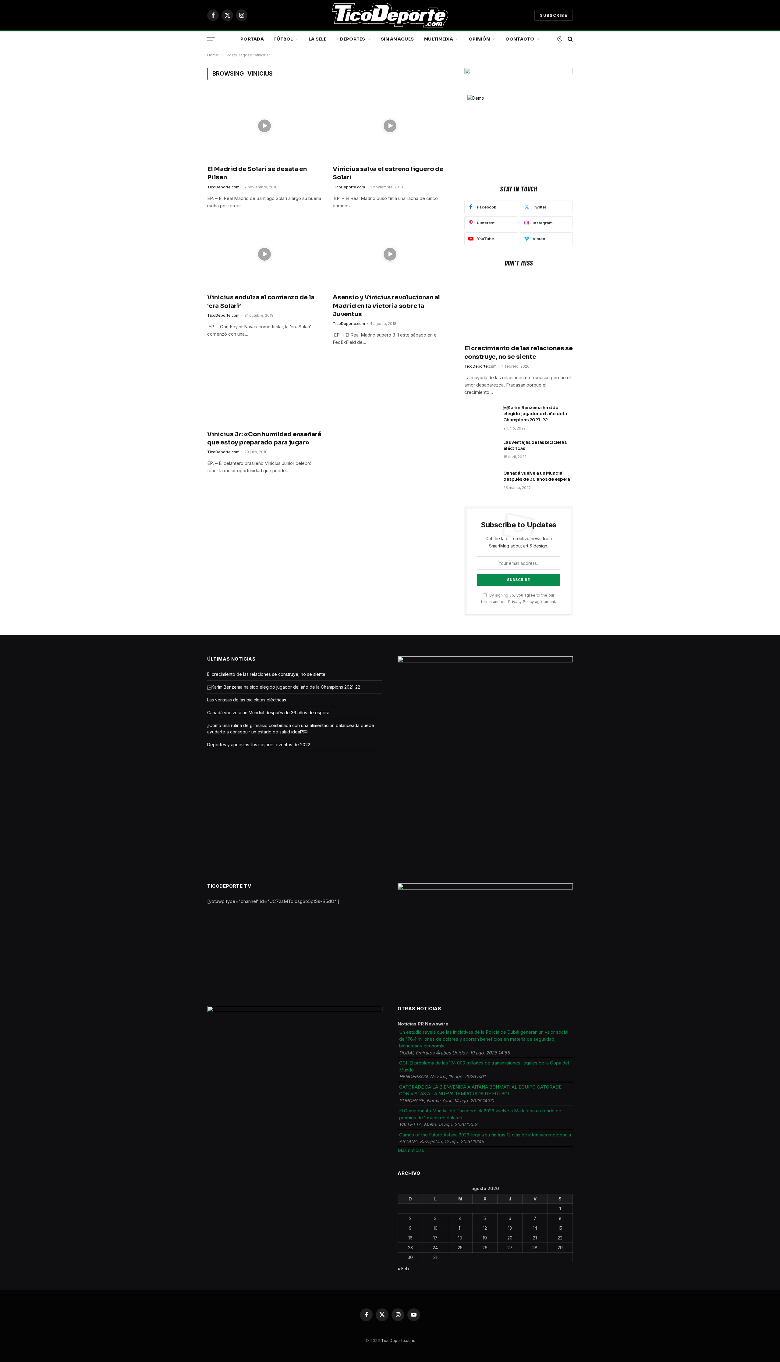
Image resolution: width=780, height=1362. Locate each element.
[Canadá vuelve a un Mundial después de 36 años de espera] (481, 481)
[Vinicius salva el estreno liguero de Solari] (390, 126)
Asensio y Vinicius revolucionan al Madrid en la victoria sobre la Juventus (386, 306)
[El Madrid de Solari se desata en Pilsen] (264, 126)
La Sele (317, 39)
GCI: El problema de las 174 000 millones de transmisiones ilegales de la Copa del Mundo (484, 1066)
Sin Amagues (397, 39)
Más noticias (411, 1150)
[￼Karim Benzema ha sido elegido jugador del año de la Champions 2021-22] (481, 415)
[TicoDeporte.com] (390, 15)
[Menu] (211, 39)
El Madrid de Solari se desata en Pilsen (257, 173)
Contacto (519, 39)
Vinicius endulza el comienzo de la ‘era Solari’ (260, 301)
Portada (252, 39)
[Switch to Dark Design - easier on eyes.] (560, 39)
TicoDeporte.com (223, 187)
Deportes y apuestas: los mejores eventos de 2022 (258, 744)
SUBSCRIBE (553, 15)
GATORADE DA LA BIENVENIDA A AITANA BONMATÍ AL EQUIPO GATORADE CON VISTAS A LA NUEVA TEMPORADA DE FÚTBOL (480, 1090)
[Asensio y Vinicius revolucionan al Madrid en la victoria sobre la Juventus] (390, 254)
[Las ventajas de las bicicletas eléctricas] (481, 450)
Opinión (479, 39)
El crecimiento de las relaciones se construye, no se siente (518, 352)
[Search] (569, 39)
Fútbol (283, 39)
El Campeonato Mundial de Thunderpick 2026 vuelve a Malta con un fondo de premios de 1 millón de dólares (480, 1114)
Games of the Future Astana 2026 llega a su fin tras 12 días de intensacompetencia (485, 1135)
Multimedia (438, 39)
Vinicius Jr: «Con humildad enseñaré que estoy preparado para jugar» (264, 438)
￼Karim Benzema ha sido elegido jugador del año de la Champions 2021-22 (535, 414)
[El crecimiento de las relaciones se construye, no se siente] (518, 307)
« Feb (403, 1268)
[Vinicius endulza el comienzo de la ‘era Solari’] (264, 254)
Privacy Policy (521, 601)
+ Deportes (351, 39)
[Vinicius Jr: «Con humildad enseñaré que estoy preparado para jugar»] (264, 391)
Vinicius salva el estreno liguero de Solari (388, 173)
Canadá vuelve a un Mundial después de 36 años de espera (536, 476)
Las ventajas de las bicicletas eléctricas (535, 445)
